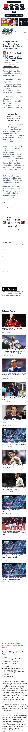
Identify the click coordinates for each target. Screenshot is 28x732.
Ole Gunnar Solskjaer (10, 207)
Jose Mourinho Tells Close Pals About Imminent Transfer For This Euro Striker (13, 466)
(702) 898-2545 (10, 663)
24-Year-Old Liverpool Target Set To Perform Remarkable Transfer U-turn (13, 398)
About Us (18, 643)
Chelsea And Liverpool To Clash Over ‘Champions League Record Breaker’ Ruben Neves (13, 556)
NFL (11, 5)
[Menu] (25, 32)
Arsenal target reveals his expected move (11, 510)
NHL (22, 5)
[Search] (15, 31)
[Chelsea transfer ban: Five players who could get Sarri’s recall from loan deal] (14, 365)
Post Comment (9, 289)
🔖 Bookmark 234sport (14, 2)
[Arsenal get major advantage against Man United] (14, 320)
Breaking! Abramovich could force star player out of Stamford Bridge (14, 443)
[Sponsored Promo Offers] (9, 22)
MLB (16, 5)
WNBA (6, 8)
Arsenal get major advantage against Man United (12, 328)
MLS (22, 8)
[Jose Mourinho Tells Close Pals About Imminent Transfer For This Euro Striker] (14, 457)
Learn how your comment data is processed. (12, 296)
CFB (12, 8)
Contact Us (4, 647)
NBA (6, 5)
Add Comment (6, 271)
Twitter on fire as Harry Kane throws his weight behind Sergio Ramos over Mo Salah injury (13, 351)
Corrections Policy (6, 645)
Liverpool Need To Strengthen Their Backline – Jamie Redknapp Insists (13, 421)
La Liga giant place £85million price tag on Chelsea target (14, 488)
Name (4, 257)
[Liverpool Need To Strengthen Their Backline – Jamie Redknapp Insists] (14, 412)
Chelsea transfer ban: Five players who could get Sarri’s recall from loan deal (14, 374)
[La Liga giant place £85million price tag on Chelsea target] (14, 480)
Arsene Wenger (8, 205)
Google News (9, 676)
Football (12, 58)
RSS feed (4, 643)
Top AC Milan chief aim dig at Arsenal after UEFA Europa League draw (14, 532)
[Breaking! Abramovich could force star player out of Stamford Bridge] (14, 435)
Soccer (20, 58)
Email (4, 250)
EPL (14, 11)
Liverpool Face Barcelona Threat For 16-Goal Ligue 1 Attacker (13, 578)
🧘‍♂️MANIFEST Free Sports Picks (14, 15)
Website (4, 264)
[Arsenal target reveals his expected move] (14, 502)
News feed (11, 643)
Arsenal (12, 60)
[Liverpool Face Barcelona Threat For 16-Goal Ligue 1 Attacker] (14, 570)
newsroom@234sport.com (13, 659)
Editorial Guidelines (18, 645)
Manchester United (11, 67)
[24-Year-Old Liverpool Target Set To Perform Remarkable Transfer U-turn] (14, 389)
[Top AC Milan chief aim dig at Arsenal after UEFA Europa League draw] (14, 523)
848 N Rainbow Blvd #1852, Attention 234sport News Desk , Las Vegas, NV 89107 (14, 670)
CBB (17, 8)
